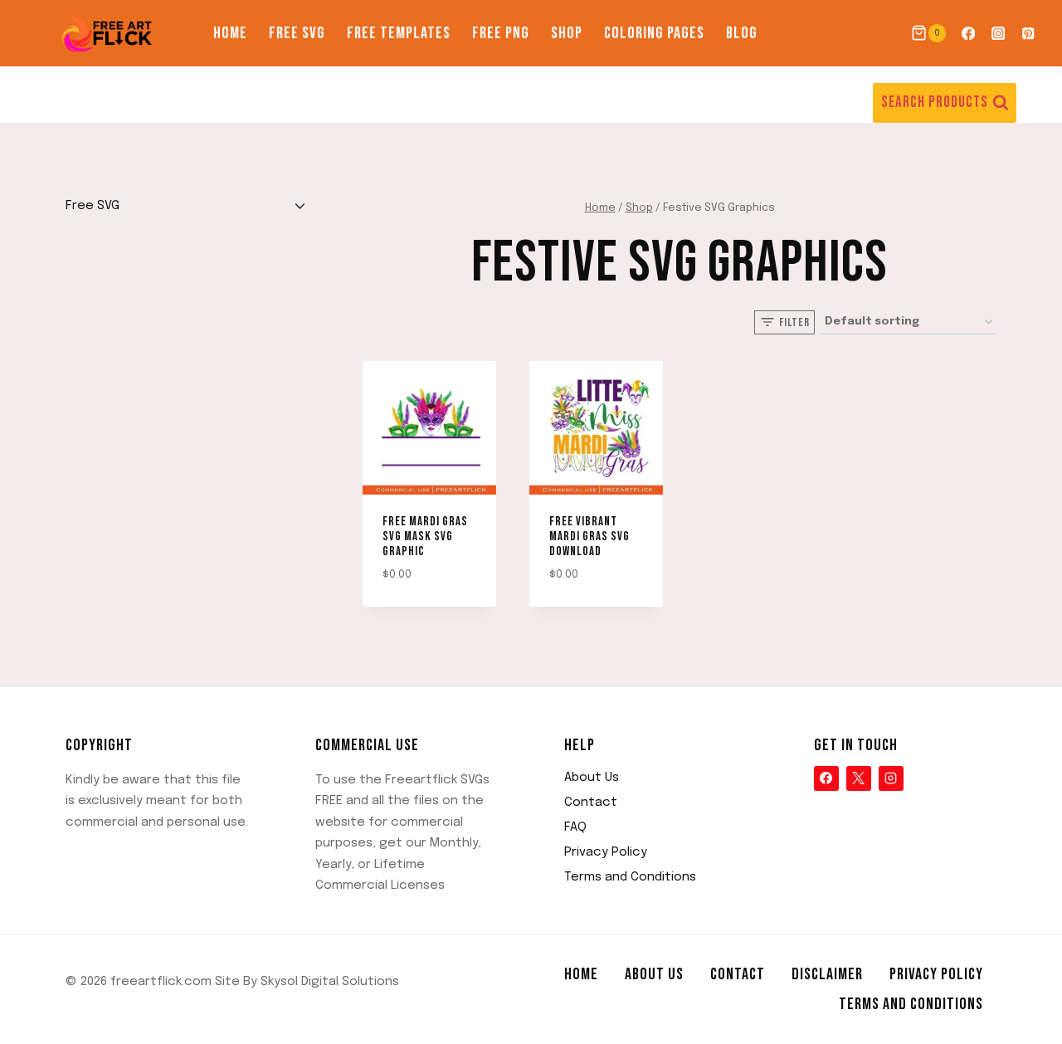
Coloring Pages (654, 33)
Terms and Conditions (630, 877)
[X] (858, 778)
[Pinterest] (1028, 33)
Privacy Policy (605, 852)
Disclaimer (827, 974)
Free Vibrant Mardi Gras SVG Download (589, 536)
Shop (566, 33)
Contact (590, 802)
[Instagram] (998, 33)
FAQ (575, 827)
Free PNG (500, 33)
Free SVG (297, 33)
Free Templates (399, 33)
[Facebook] (968, 33)
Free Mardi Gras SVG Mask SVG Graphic (425, 536)
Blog (742, 33)
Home (230, 33)
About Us (591, 777)
